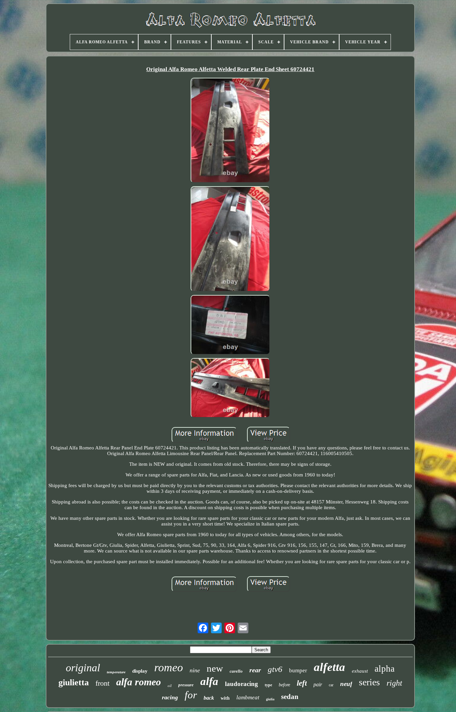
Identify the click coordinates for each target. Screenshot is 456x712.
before (284, 684)
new (215, 668)
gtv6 (275, 669)
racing (170, 697)
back (209, 698)
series (369, 682)
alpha (385, 669)
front (102, 683)
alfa (209, 681)
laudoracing (241, 683)
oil (170, 686)
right (394, 683)
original (83, 668)
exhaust (360, 671)
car (331, 685)
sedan (289, 697)
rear (255, 670)
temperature (116, 672)
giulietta (73, 682)
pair (317, 684)
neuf (346, 683)
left (302, 683)
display (140, 671)
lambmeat (247, 697)
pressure (186, 684)
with (225, 698)
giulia (270, 699)
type (268, 685)
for (191, 695)
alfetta (329, 667)
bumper (298, 670)
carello (236, 671)
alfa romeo (138, 681)
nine (195, 670)
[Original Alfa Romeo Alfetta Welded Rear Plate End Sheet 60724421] (230, 131)
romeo (168, 667)
